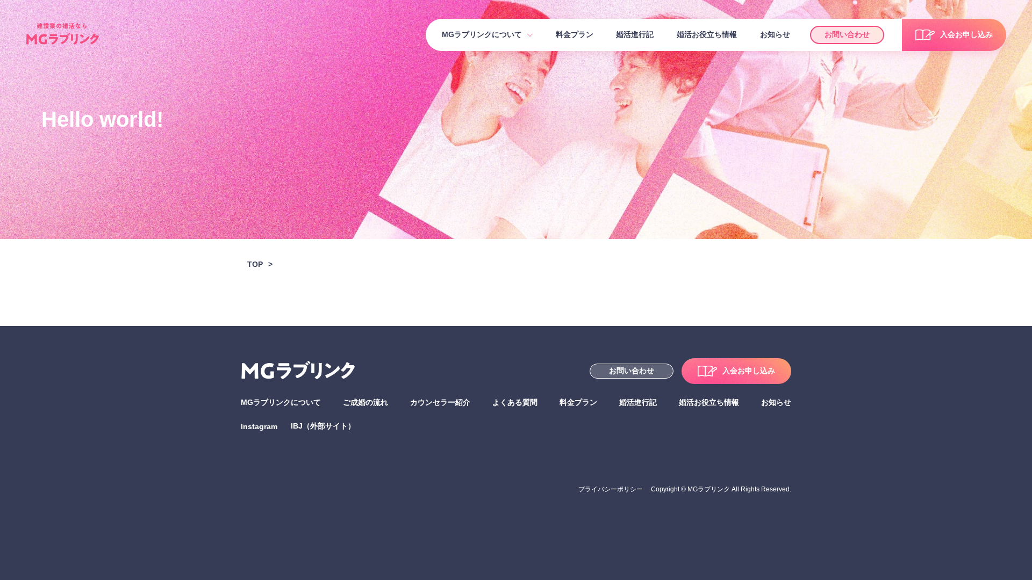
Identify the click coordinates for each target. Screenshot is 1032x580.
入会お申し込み (966, 34)
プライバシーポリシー (610, 489)
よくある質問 (515, 402)
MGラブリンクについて (482, 34)
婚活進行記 (635, 34)
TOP (255, 264)
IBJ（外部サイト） (323, 426)
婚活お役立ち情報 (707, 34)
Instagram (259, 426)
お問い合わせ (847, 34)
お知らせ (775, 34)
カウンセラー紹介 (440, 402)
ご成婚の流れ (365, 402)
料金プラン (574, 34)
